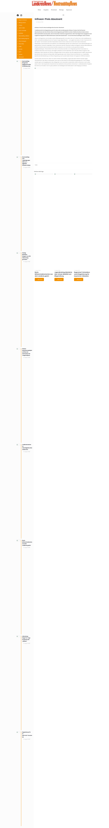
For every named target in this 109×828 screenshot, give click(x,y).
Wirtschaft (21, 57)
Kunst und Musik (22, 30)
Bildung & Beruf (22, 22)
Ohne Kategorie (22, 41)
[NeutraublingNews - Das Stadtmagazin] (54, 6)
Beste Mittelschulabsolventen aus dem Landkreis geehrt (44, 274)
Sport (20, 51)
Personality (21, 43)
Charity (20, 25)
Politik (20, 46)
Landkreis (21, 33)
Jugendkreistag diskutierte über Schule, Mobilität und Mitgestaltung (63, 274)
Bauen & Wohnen (23, 20)
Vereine (20, 54)
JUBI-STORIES (22, 28)
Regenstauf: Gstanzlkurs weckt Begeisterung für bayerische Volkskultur (82, 274)
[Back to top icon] (103, 825)
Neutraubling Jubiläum (24, 36)
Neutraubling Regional (24, 38)
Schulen (20, 49)
